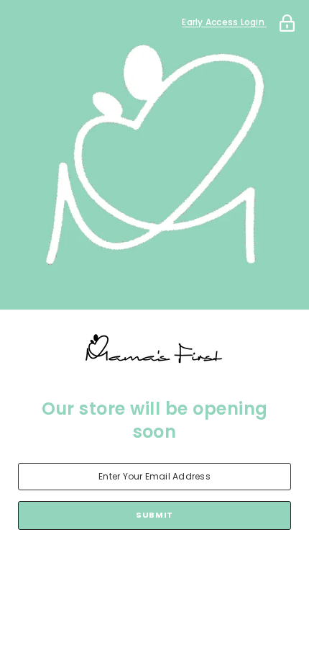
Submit (154, 515)
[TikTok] (174, 567)
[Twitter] (215, 567)
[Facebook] (94, 567)
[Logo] (154, 350)
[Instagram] (134, 567)
